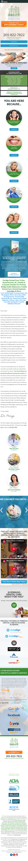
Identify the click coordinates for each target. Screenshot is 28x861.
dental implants (19, 826)
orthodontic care (12, 818)
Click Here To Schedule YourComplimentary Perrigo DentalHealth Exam (14, 93)
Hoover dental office (5, 832)
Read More (5, 703)
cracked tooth (19, 829)
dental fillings (7, 828)
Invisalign (5, 829)
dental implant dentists (6, 833)
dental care (3, 818)
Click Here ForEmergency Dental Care (14, 88)
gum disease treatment (13, 821)
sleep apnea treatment (7, 824)
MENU (5, 1)
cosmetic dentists (15, 833)
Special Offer (14, 41)
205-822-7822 (14, 35)
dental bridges (12, 826)
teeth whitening (20, 825)
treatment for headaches (20, 822)
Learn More (14, 129)
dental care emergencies (10, 825)
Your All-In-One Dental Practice (13, 50)
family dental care (19, 820)
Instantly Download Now (14, 274)
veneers (7, 826)
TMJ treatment (10, 822)
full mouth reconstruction (21, 828)
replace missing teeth (9, 831)
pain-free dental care (17, 824)
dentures (13, 828)
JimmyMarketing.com (17, 852)
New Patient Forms (14, 45)
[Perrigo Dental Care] (14, 19)
